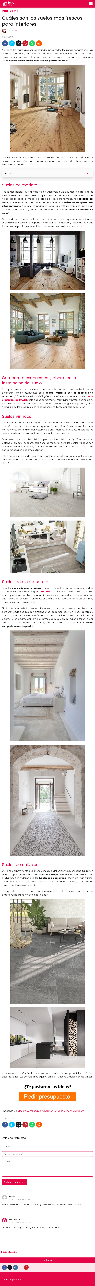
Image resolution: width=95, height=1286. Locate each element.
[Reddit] (39, 43)
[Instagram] (15, 1267)
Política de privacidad (12, 1279)
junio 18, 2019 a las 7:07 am (20, 1200)
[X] (19, 43)
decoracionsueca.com (30, 1110)
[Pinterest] (25, 43)
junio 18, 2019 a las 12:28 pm (20, 1223)
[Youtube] (20, 1267)
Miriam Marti (13, 31)
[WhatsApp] (32, 43)
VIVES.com (78, 1110)
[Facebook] (5, 43)
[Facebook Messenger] (12, 43)
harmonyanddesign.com (58, 1110)
